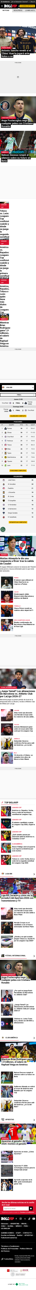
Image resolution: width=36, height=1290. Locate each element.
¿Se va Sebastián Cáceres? (19, 2)
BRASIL (24, 1224)
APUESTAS (28, 1235)
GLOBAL (11, 1226)
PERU (26, 1226)
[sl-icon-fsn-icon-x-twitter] (25, 1219)
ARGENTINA (14, 1224)
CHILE (3, 1226)
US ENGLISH (5, 1228)
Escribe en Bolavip (8, 1235)
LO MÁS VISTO (30, 10)
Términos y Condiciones (27, 1212)
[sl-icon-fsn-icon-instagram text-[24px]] (20, 1219)
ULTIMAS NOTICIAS (19, 7)
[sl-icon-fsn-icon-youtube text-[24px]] (34, 1219)
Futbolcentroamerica (9, 1238)
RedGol (19, 1235)
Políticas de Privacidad (9, 1249)
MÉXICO (19, 1226)
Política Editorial (26, 1249)
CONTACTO (27, 1233)
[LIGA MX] (34, 874)
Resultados (18, 10)
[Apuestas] (34, 1120)
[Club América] (34, 1038)
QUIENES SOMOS (7, 1233)
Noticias (6, 10)
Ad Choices (5, 1251)
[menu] (2, 6)
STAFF (18, 1233)
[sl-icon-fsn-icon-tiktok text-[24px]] (29, 1219)
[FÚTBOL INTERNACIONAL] (34, 956)
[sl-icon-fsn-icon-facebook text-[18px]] (16, 1219)
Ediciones (4, 1224)
